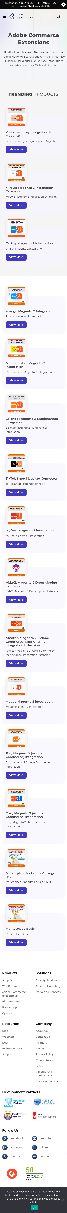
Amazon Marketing (48, 986)
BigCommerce (11, 1001)
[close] (63, 5)
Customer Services (48, 1081)
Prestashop (9, 1007)
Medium (46, 1156)
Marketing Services (48, 992)
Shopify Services (46, 980)
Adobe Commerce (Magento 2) (14, 993)
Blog (5, 1031)
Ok (34, 1207)
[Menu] (4, 16)
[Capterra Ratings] (12, 1176)
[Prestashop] (15, 1115)
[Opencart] (15, 1102)
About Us (42, 1031)
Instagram (17, 1147)
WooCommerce (12, 986)
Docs (5, 1042)
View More (16, 149)
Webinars (8, 1036)
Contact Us (43, 1036)
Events (40, 1048)
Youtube (46, 1138)
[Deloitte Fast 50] (34, 1176)
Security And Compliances (44, 1073)
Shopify (7, 980)
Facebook (17, 1138)
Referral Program (13, 1048)
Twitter (15, 1156)
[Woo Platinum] (45, 1102)
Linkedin (46, 1147)
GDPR (39, 1066)
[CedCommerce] (21, 16)
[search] (58, 16)
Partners (41, 1042)
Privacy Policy (44, 1054)
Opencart (8, 1013)
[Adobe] (45, 1115)
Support (7, 1054)
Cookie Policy (44, 1060)
